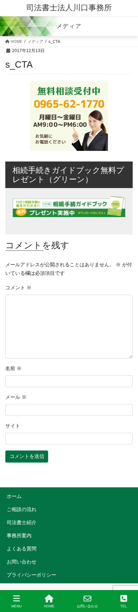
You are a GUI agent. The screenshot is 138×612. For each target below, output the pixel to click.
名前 (13, 368)
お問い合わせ (21, 562)
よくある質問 (21, 548)
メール (16, 397)
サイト (12, 426)
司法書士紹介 (21, 522)
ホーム (14, 496)
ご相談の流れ (21, 509)
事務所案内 (19, 535)
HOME (49, 606)
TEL (123, 606)
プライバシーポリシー (31, 575)
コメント (18, 287)
